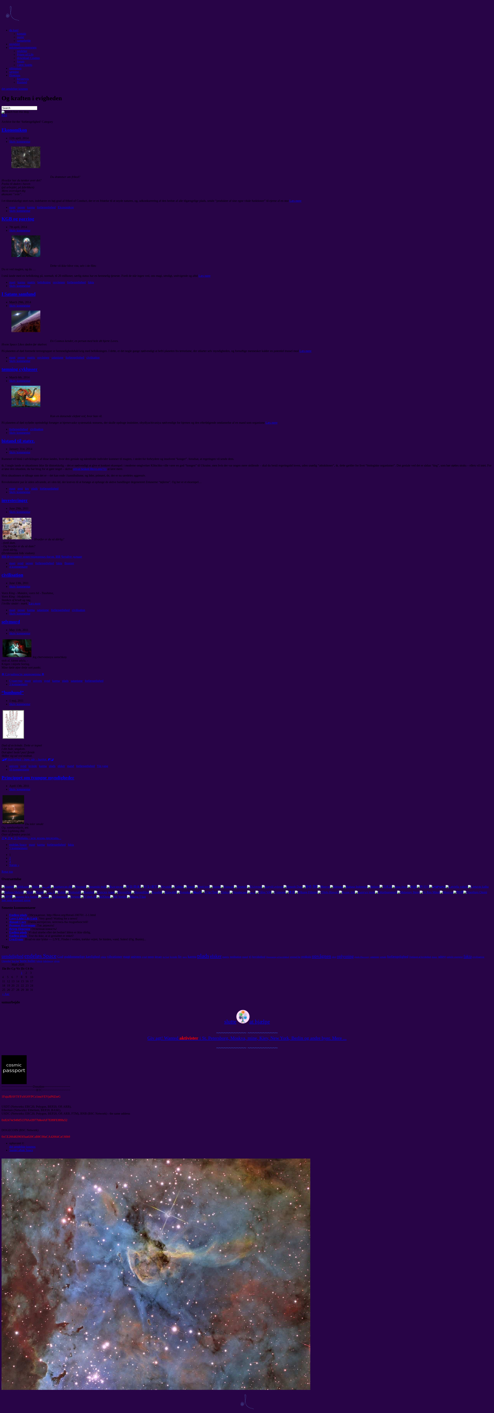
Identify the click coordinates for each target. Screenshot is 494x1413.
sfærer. (434, 957)
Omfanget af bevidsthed (420, 957)
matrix (31, 282)
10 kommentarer (19, 769)
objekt (57, 961)
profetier (22, 51)
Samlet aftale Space (21, 1150)
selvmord (11, 621)
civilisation (93, 357)
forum (20, 61)
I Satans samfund (19, 293)
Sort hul (15, 961)
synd (20, 563)
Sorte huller (28, 961)
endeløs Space (18, 844)
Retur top (7, 871)
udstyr (442, 956)
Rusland (22, 82)
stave (185, 957)
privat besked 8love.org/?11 (90, 469)
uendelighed (13, 956)
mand (70, 766)
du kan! (14, 30)
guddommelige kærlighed (82, 956)
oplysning (345, 956)
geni (20, 488)
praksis (306, 956)
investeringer (15, 500)
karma (31, 207)
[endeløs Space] (12, 23)
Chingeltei (6, 961)
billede (39, 961)
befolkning (44, 282)
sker (334, 956)
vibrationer (114, 956)
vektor (103, 957)
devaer (158, 956)
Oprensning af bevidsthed (277, 957)
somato (383, 957)
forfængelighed (46, 207)
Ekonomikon (14, 129)
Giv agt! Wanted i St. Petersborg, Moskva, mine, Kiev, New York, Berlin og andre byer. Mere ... (247, 1038)
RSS (4, 115)
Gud (60, 956)
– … (31, 838)
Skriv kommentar (19, 141)
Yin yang (102, 766)
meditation (235, 956)
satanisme (57, 357)
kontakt (21, 33)
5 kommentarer (18, 848)
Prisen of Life (25, 54)
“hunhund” (13, 692)
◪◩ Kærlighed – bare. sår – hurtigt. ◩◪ (27, 759)
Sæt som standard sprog (16, 900)
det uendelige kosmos (15, 88)
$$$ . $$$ (42, 556)
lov (27, 488)
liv (180, 956)
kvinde (33, 766)
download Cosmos (28, 58)
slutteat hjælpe (247, 1021)
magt (12, 207)
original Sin (295, 957)
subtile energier (455, 956)
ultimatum (15, 68)
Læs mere (295, 200)
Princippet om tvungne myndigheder (38, 777)
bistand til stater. (18, 440)
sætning (14, 71)
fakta (91, 282)
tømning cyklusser (20, 369)
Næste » (14, 865)
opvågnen (59, 282)
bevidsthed (258, 956)
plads (34, 488)
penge (21, 207)
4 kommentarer (18, 566)
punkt (20, 37)
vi (250, 956)
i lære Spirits (24, 65)
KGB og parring (18, 218)
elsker (61, 766)
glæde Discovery (361, 957)
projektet (14, 44)
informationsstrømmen (22, 47)
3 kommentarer (18, 684)
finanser (69, 563)
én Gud (166, 957)
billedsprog (48, 961)
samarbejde (24, 40)
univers (37, 680)
